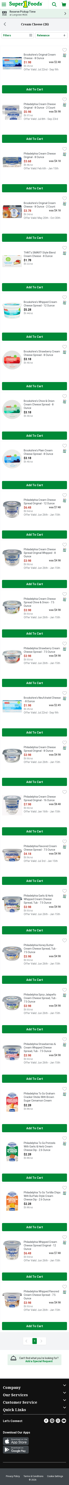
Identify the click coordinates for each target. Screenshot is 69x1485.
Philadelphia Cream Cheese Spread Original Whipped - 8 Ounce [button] (40, 553)
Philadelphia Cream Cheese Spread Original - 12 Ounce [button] (40, 501)
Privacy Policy (13, 1476)
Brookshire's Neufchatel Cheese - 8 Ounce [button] (42, 699)
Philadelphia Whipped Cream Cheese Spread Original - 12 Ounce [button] (40, 1245)
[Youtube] (64, 1422)
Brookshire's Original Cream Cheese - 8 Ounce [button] (40, 56)
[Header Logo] (25, 4)
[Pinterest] (52, 1422)
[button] (54, 4)
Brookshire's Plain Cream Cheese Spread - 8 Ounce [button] (38, 452)
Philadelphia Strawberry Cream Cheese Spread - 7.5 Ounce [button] (42, 650)
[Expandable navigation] (3, 4)
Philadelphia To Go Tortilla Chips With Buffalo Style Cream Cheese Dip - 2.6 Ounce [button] (42, 1196)
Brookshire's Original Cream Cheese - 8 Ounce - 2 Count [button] (40, 205)
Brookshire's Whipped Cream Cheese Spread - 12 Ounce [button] (40, 304)
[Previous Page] (27, 1341)
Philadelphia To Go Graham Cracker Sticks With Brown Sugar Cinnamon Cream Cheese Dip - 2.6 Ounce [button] (39, 1097)
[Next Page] (42, 1341)
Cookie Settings (55, 1476)
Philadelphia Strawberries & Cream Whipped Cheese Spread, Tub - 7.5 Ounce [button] (40, 1048)
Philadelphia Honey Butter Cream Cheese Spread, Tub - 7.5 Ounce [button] (40, 949)
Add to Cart (34, 89)
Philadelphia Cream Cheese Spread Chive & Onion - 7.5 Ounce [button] (40, 602)
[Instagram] (58, 1422)
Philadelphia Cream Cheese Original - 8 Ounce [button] (40, 155)
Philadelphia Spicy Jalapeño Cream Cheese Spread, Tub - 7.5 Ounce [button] (40, 998)
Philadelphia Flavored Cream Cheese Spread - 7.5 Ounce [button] (40, 848)
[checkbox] (64, 50)
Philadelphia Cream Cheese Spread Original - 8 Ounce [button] (40, 749)
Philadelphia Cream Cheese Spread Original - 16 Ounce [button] (40, 798)
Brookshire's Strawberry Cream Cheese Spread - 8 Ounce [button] (42, 353)
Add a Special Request (39, 1361)
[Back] (5, 24)
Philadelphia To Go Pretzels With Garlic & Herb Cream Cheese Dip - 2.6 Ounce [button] (39, 1146)
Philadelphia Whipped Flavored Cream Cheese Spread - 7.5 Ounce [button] (41, 1295)
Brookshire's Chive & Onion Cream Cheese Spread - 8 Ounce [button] (39, 404)
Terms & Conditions (33, 1476)
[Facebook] (46, 1422)
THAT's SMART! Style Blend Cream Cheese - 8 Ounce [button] (40, 254)
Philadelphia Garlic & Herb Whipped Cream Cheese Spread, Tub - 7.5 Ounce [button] (38, 899)
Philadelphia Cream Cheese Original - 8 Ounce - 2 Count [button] (40, 106)
